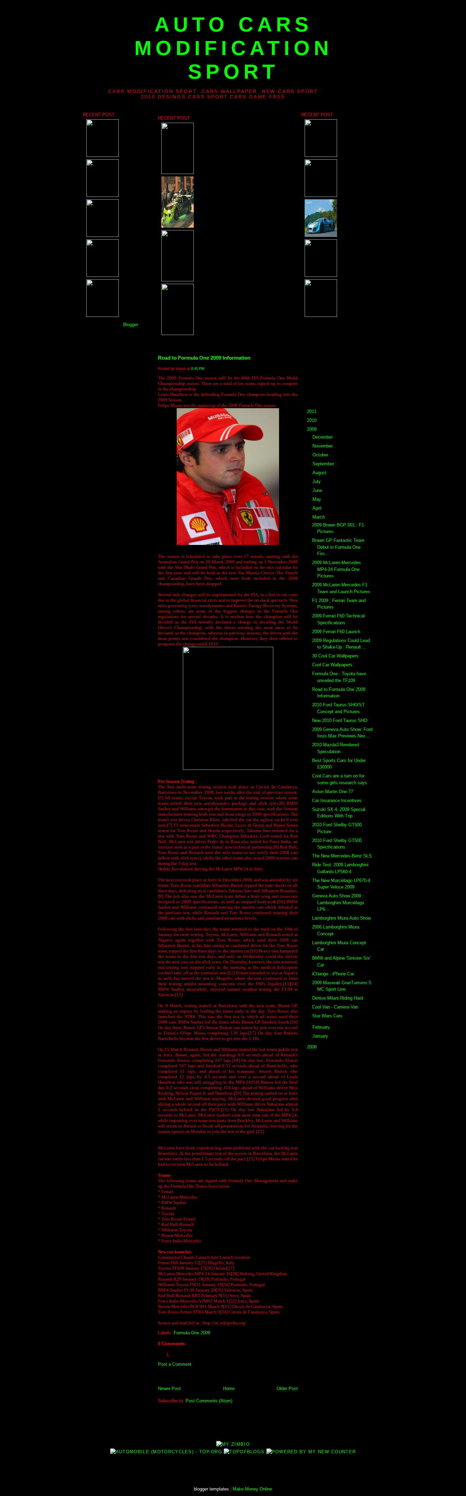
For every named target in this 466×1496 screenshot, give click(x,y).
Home (229, 1388)
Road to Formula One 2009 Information (204, 358)
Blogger (130, 324)
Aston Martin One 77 (332, 791)
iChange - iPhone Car (333, 973)
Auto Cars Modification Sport (233, 48)
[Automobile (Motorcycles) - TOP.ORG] (166, 1451)
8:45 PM (197, 368)
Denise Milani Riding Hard (337, 998)
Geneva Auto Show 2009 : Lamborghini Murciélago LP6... (338, 902)
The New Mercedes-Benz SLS (342, 855)
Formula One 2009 (192, 1332)
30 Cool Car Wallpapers (335, 655)
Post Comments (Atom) (209, 1400)
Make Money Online (252, 1489)
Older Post (287, 1388)
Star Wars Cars (327, 1015)
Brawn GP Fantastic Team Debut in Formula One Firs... (338, 547)
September (323, 463)
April (316, 508)
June (317, 490)
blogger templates (211, 1489)
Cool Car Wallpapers (332, 664)
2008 (312, 1047)
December (322, 437)
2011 (312, 411)
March (318, 517)
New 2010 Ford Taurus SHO (339, 720)
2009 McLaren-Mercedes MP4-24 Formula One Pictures (336, 569)
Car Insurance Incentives (337, 800)
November (322, 446)
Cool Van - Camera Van (335, 1007)
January (320, 1036)
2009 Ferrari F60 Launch (336, 631)
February (321, 1027)
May (316, 499)
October (320, 454)
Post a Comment (174, 1364)
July (316, 481)
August (319, 472)
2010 (312, 420)
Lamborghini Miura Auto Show (341, 918)
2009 (312, 429)
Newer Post (169, 1388)
